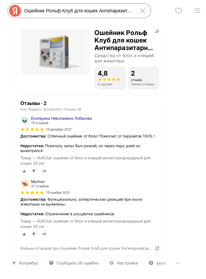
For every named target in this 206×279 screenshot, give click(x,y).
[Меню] (197, 10)
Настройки (127, 263)
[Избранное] (179, 11)
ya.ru (161, 263)
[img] (32, 129)
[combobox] (78, 11)
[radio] (24, 171)
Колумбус (28, 263)
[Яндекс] (15, 11)
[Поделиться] (157, 31)
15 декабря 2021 (59, 129)
